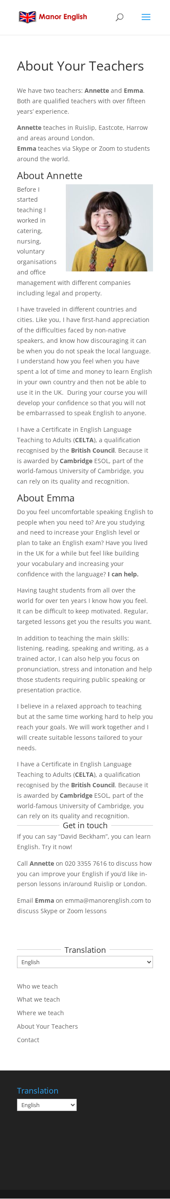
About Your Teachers (47, 1026)
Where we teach (40, 1013)
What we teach (38, 999)
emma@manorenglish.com (104, 900)
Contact (28, 1040)
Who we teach (37, 986)
